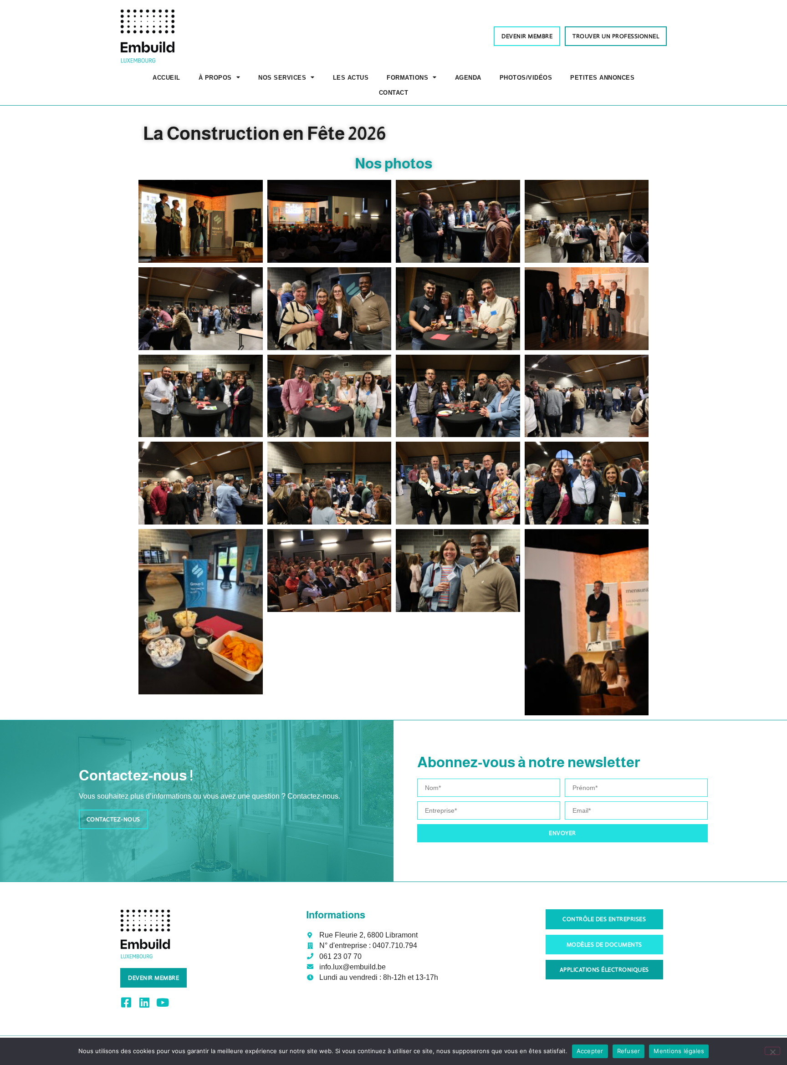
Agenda (468, 77)
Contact (394, 92)
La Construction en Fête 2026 (264, 133)
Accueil (166, 77)
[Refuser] (772, 1051)
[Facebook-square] (126, 1002)
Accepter (590, 1051)
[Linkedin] (144, 1002)
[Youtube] (162, 1002)
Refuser (628, 1051)
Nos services (282, 77)
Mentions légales (679, 1051)
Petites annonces (602, 77)
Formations (407, 77)
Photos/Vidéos (526, 77)
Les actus (351, 77)
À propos (215, 77)
